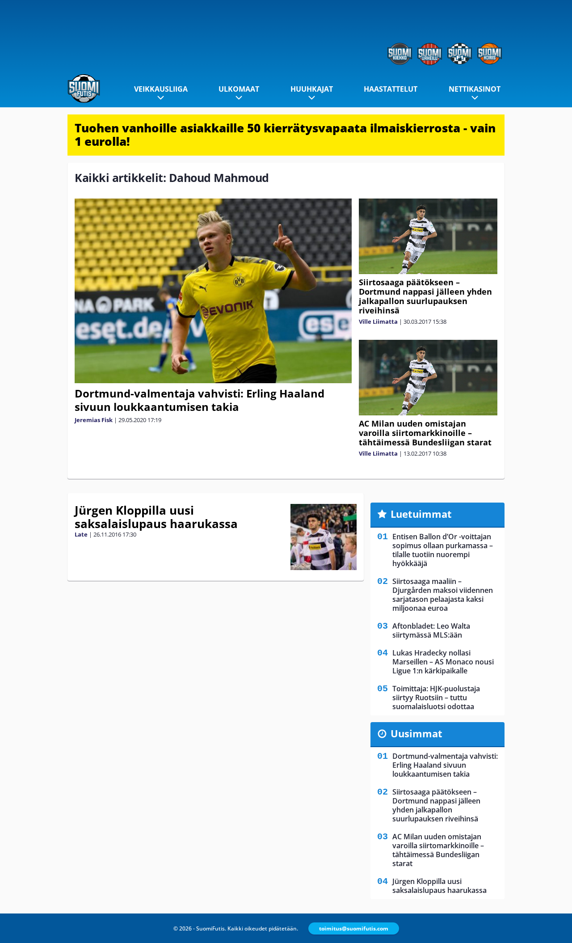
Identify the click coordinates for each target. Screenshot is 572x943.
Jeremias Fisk (94, 420)
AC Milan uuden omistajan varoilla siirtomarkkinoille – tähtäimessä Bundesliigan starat (425, 433)
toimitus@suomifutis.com (353, 928)
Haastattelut (390, 89)
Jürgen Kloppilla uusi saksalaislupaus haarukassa (156, 517)
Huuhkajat (311, 89)
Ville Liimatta (378, 321)
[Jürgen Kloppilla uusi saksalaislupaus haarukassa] (324, 537)
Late (81, 534)
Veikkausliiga (161, 89)
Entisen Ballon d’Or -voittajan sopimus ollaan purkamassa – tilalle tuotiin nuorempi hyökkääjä (442, 550)
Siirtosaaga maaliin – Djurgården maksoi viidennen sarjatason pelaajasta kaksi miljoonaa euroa (442, 594)
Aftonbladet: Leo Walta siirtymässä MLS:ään (431, 630)
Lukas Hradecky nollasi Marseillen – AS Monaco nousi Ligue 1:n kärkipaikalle (443, 662)
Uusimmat (416, 733)
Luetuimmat (421, 513)
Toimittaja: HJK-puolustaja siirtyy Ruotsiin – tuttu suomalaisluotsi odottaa (436, 697)
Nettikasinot (474, 89)
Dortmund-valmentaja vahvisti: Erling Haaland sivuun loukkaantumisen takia (199, 400)
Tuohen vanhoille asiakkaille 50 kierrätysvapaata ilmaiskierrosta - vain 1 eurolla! (285, 134)
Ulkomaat (239, 89)
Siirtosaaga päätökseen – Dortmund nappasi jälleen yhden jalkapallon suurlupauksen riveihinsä (425, 296)
